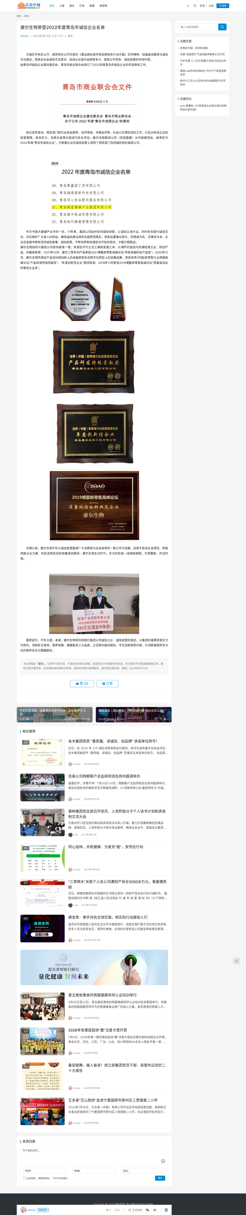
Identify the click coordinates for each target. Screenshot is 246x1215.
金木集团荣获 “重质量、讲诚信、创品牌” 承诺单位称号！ (113, 741)
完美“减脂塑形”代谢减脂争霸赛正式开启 (202, 54)
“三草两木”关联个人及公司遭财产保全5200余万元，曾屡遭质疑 (117, 884)
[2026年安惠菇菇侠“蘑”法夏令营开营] (42, 1041)
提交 (160, 1178)
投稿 (224, 5)
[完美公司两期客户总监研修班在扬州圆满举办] (42, 787)
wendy (24, 35)
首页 (19, 16)
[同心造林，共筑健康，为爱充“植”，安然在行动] (42, 858)
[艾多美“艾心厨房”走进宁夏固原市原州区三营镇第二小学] (42, 1111)
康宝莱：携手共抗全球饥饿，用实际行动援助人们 (107, 917)
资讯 (51, 5)
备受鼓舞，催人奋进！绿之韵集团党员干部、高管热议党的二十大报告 (117, 1068)
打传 (81, 5)
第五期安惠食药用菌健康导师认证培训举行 (102, 995)
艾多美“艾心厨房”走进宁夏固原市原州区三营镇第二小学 (113, 1100)
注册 (211, 5)
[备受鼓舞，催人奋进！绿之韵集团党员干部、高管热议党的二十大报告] (42, 1076)
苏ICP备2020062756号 (139, 1204)
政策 (92, 5)
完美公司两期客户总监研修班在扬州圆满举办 (104, 776)
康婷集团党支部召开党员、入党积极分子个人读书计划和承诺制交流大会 (117, 814)
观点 (71, 5)
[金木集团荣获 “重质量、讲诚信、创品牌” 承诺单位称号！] (42, 752)
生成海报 (136, 1209)
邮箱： (77, 1170)
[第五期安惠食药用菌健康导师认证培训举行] (42, 1006)
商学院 (103, 5)
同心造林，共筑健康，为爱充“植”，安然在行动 (105, 847)
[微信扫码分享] (147, 1210)
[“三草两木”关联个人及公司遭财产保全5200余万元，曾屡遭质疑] (42, 893)
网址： (127, 1170)
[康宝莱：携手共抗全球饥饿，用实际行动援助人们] (42, 928)
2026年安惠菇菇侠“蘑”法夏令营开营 (97, 1030)
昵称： (28, 1170)
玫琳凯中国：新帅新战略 (194, 47)
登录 (202, 5)
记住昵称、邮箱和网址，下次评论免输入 (47, 1178)
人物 (61, 5)
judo (182, 105)
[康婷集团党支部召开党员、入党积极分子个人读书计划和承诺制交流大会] (42, 822)
